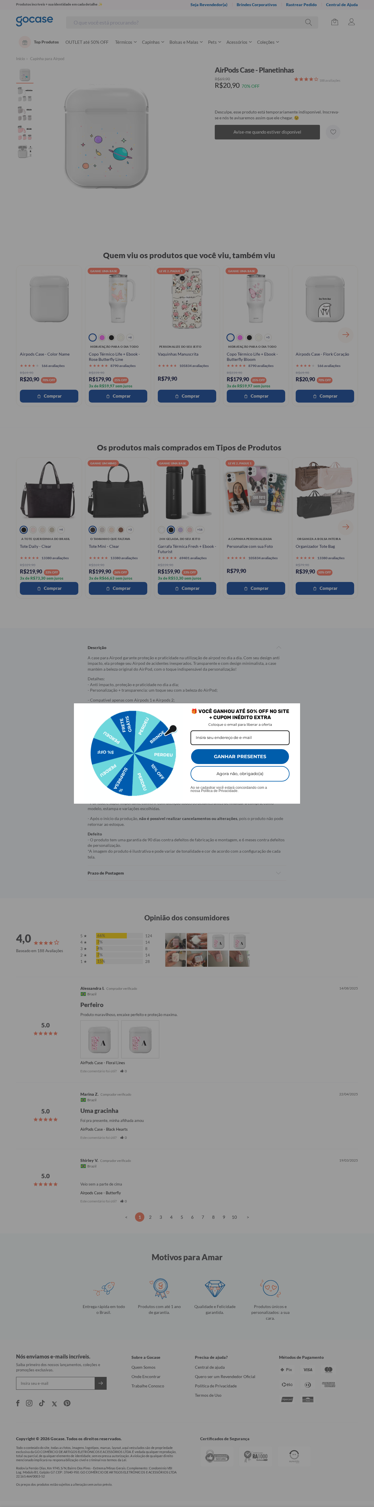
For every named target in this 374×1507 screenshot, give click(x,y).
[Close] (293, 710)
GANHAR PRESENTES (240, 756)
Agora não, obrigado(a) (240, 773)
